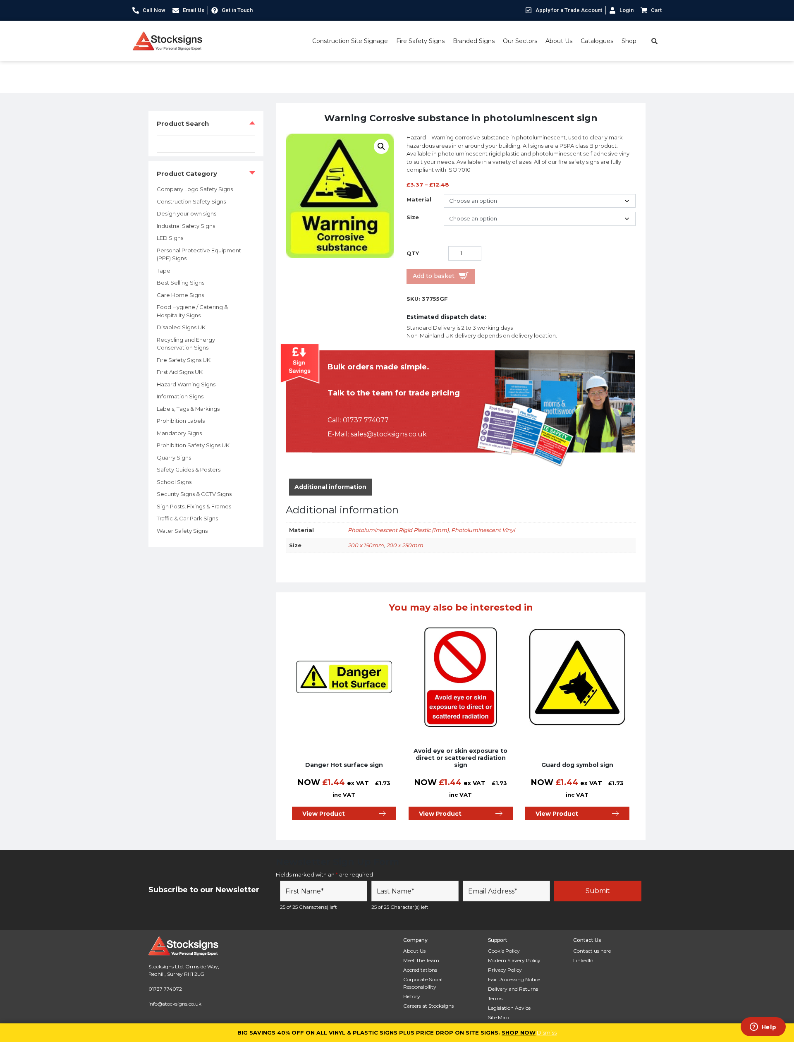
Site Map (498, 1017)
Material (419, 199)
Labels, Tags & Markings (188, 408)
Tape (163, 270)
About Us (558, 41)
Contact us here (592, 951)
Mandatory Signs (179, 433)
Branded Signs (474, 41)
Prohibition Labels (181, 420)
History (411, 996)
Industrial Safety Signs (186, 226)
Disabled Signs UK (181, 327)
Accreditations (420, 970)
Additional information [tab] (330, 487)
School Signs (174, 482)
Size (413, 217)
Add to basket (433, 276)
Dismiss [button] (547, 1032)
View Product (323, 813)
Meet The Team (421, 960)
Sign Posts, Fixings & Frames (194, 506)
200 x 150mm (366, 545)
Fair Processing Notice (514, 979)
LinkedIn (583, 960)
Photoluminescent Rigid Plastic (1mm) (398, 530)
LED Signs (170, 238)
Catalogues (597, 41)
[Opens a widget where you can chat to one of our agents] (763, 1027)
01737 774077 (366, 420)
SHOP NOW (519, 1032)
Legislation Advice (509, 1008)
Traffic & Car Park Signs (187, 518)
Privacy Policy (505, 970)
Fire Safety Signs (420, 41)
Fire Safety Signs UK (183, 360)
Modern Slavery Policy (514, 960)
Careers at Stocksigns (428, 1006)
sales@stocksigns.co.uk (389, 434)
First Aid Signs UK (180, 372)
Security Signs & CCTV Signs (194, 494)
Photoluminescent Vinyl (483, 530)
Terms (495, 998)
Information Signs (180, 396)
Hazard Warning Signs (186, 384)
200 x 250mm (404, 545)
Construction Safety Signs (191, 201)
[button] (381, 146)
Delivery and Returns (513, 989)
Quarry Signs (174, 457)
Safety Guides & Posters (188, 469)
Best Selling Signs (180, 282)
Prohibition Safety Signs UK (193, 445)
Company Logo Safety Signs (195, 189)
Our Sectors (520, 41)
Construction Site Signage (350, 41)
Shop (629, 41)
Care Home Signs (180, 295)
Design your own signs (186, 213)
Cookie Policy (504, 951)
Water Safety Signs (182, 530)
